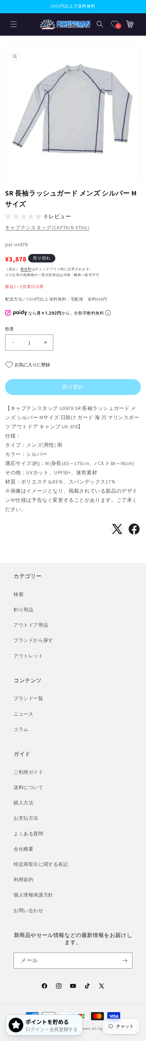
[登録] (124, 961)
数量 (9, 329)
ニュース (23, 714)
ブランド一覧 (28, 698)
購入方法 (23, 803)
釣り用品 (23, 610)
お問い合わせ (28, 910)
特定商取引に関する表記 (41, 864)
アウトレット (28, 656)
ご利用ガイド (28, 772)
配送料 (26, 269)
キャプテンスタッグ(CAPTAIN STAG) (47, 227)
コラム (21, 729)
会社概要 (23, 849)
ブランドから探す (33, 640)
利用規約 (23, 879)
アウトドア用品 (31, 625)
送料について (28, 787)
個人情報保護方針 (33, 895)
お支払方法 (26, 818)
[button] (13, 24)
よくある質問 (28, 834)
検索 (18, 594)
